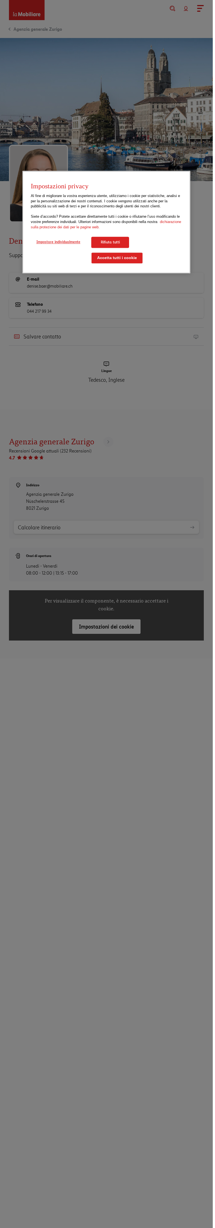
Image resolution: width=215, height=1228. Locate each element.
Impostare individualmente (58, 242)
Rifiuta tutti (110, 242)
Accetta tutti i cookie (117, 258)
